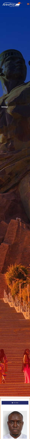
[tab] (15, 403)
